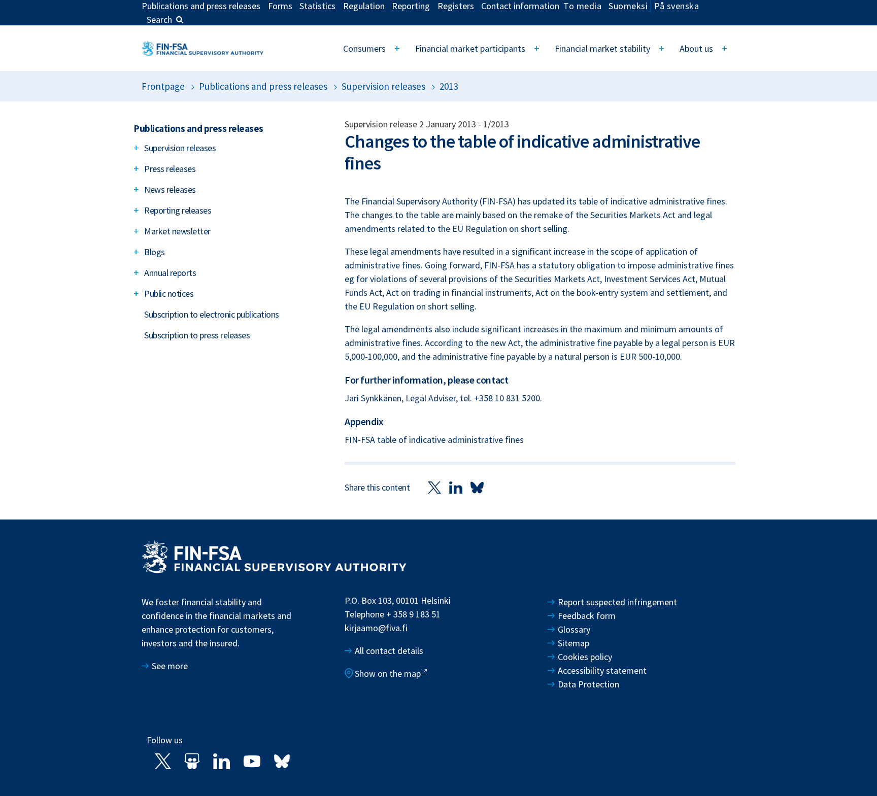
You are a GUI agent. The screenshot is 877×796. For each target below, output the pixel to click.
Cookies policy (585, 657)
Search (159, 19)
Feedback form (587, 615)
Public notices (168, 293)
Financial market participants (470, 48)
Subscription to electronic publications (211, 314)
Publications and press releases (263, 86)
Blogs (154, 252)
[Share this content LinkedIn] (455, 487)
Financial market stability (602, 48)
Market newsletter (177, 231)
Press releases (169, 169)
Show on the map (388, 673)
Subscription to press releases (197, 335)
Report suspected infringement (618, 602)
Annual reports (170, 273)
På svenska (676, 6)
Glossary (574, 629)
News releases (170, 189)
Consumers (364, 48)
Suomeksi (628, 6)
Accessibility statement (602, 670)
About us (696, 48)
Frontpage (163, 86)
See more (170, 666)
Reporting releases (177, 210)
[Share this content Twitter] (434, 487)
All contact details (389, 650)
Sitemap (573, 643)
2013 (449, 86)
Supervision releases (383, 86)
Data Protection (588, 684)
